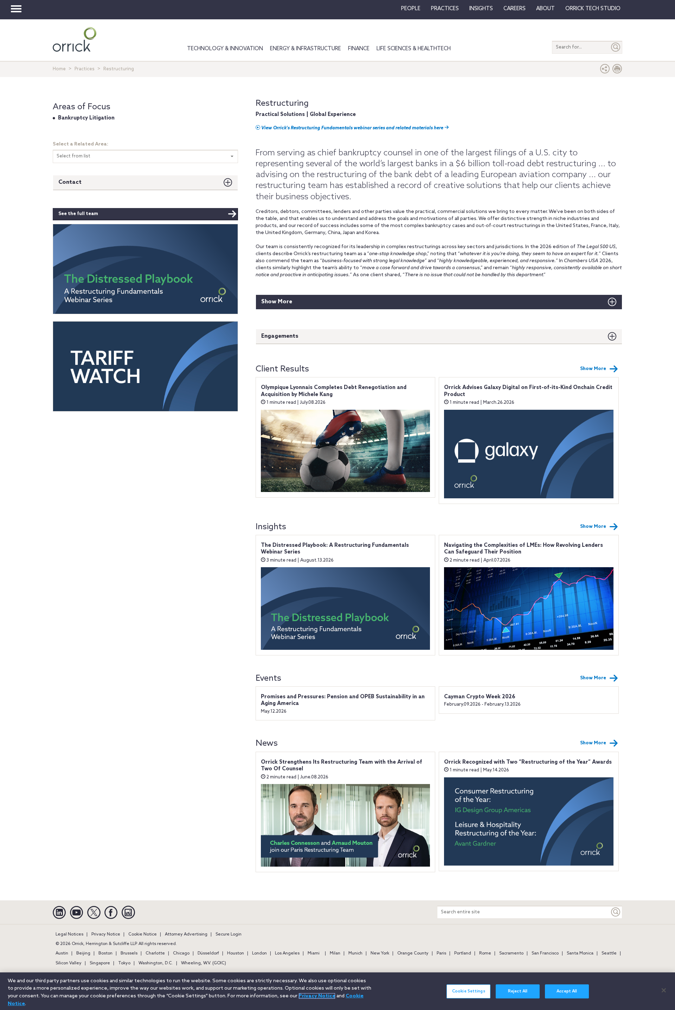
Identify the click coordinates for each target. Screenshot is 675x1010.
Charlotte (155, 953)
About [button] (545, 9)
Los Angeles (287, 953)
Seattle (609, 953)
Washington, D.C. (156, 963)
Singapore (100, 963)
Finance (358, 49)
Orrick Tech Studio (593, 9)
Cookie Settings (468, 991)
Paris (441, 953)
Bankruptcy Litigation (86, 118)
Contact (70, 182)
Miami (314, 953)
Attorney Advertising (186, 934)
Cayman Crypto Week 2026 (479, 697)
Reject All (517, 991)
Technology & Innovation (225, 49)
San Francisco (545, 953)
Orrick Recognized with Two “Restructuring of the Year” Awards (528, 762)
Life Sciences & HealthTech (414, 49)
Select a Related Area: (80, 144)
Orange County (413, 953)
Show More (276, 301)
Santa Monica (580, 953)
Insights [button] (481, 9)
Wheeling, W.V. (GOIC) (203, 963)
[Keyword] (616, 912)
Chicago (181, 953)
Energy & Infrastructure (305, 49)
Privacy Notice (105, 934)
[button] (605, 70)
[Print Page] (617, 70)
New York (380, 953)
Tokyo (124, 963)
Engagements (279, 336)
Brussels (129, 953)
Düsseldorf (208, 953)
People (410, 9)
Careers (514, 9)
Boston (105, 953)
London (259, 953)
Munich (355, 953)
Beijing (83, 953)
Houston (235, 953)
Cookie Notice (142, 934)
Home (59, 69)
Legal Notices (69, 934)
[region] (337, 991)
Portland (462, 953)
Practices (445, 9)
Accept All (567, 991)
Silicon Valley (69, 963)
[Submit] (616, 47)
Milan (335, 953)
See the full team (78, 213)
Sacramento (511, 953)
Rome (485, 953)
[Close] (663, 990)
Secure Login (229, 934)
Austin (62, 953)
